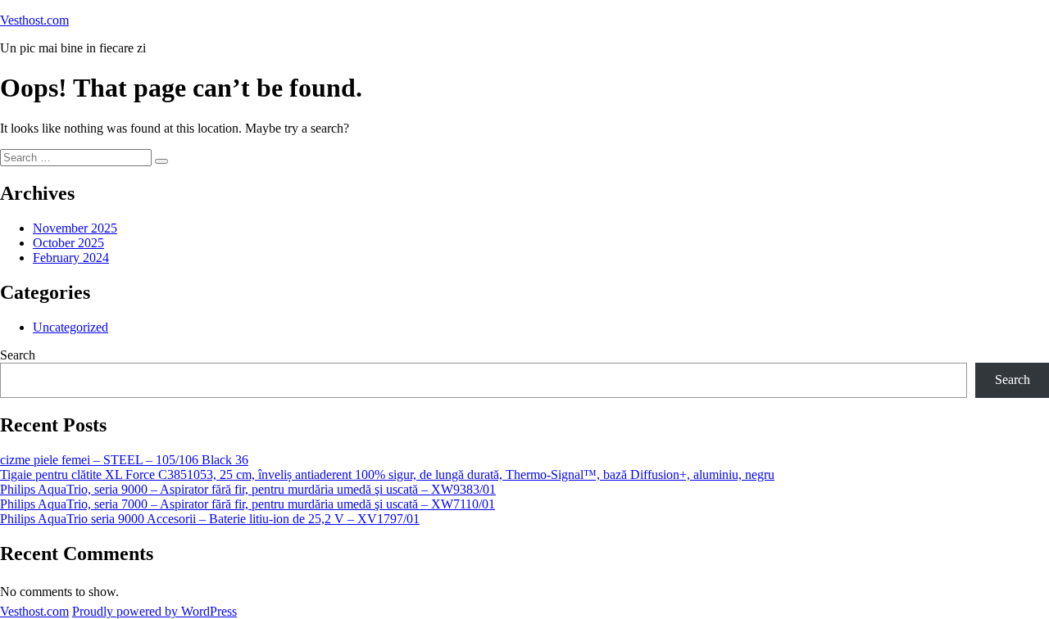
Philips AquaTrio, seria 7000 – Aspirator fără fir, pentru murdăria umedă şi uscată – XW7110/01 (247, 504)
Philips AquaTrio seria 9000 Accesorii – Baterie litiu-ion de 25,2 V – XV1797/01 (210, 519)
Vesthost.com (34, 20)
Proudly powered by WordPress (154, 611)
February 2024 (71, 257)
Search (17, 355)
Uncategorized (70, 327)
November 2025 (75, 228)
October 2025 (68, 243)
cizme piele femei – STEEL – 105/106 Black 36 (124, 460)
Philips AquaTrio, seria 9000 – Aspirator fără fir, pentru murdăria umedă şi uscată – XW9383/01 (248, 489)
